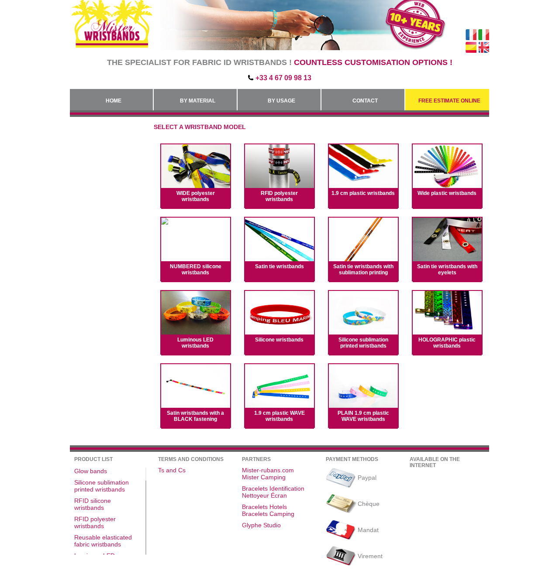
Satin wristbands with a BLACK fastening (195, 416)
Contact (365, 101)
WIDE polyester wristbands (195, 196)
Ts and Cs (172, 470)
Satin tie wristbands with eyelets (447, 269)
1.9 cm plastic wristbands (363, 193)
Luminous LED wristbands (195, 343)
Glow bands (90, 471)
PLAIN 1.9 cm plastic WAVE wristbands (363, 416)
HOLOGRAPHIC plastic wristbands (447, 343)
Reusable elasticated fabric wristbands (103, 541)
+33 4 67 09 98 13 (283, 78)
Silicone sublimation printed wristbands (363, 343)
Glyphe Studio (261, 525)
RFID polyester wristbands (279, 196)
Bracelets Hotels (264, 506)
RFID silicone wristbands (92, 504)
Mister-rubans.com (268, 470)
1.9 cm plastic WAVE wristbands (279, 416)
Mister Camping (264, 477)
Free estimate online (449, 101)
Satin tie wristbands (279, 266)
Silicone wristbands (279, 340)
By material (197, 101)
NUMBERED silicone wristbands (195, 269)
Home (113, 101)
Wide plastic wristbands (447, 193)
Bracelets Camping (268, 513)
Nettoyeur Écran (264, 495)
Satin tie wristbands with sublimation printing (363, 269)
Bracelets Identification (273, 488)
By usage (281, 101)
